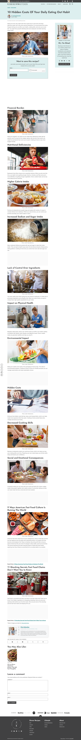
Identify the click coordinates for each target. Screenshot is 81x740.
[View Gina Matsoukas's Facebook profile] (19, 627)
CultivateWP (71, 738)
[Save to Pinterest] (2, 370)
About (59, 4)
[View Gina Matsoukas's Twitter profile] (19, 630)
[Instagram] (62, 1)
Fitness (46, 724)
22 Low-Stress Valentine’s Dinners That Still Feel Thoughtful (12, 666)
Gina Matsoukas (17, 15)
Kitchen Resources (51, 4)
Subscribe (65, 4)
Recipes (43, 4)
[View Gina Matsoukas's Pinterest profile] (19, 632)
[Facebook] (67, 1)
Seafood (31, 730)
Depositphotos (25, 623)
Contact (61, 724)
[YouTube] (65, 1)
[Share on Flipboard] (2, 372)
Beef (30, 722)
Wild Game (31, 728)
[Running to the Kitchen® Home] (17, 4)
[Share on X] (2, 367)
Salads (31, 734)
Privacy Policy (63, 738)
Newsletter (61, 726)
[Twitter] (70, 1)
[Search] (72, 4)
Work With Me (62, 722)
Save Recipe (13, 75)
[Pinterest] (72, 1)
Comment (10, 679)
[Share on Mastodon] (2, 375)
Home (8, 7)
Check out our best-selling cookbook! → (20, 1)
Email (9, 697)
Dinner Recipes (34, 720)
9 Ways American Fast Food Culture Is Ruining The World (28, 564)
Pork (30, 726)
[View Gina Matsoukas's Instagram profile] (19, 635)
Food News (13, 7)
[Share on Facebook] (2, 365)
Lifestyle (47, 720)
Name (9, 693)
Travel (45, 726)
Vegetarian (31, 732)
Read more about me (64, 64)
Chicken (31, 724)
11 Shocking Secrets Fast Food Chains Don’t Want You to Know (30, 620)
